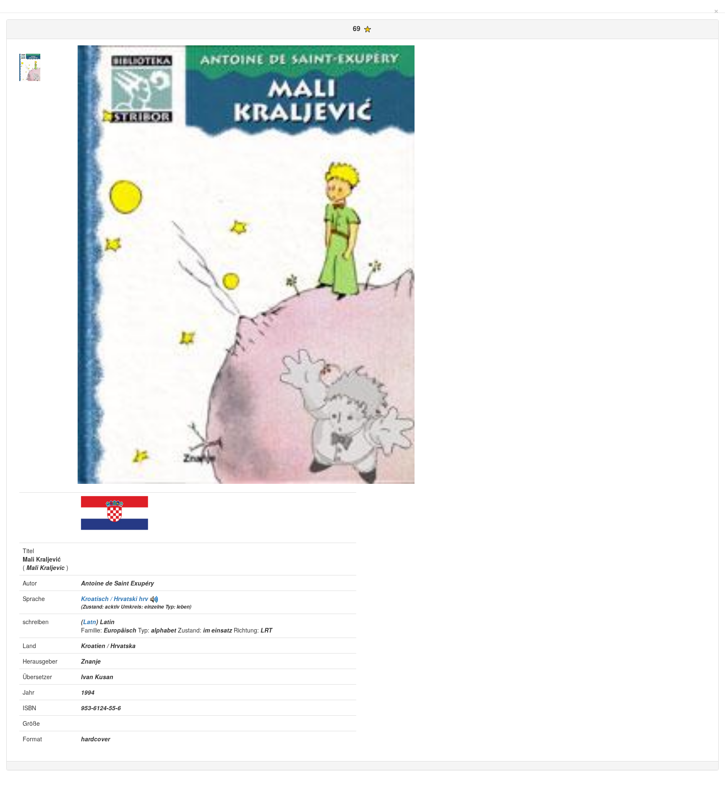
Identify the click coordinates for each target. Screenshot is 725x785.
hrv (143, 598)
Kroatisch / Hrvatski (110, 598)
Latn (89, 621)
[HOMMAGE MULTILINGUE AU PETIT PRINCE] (154, 598)
